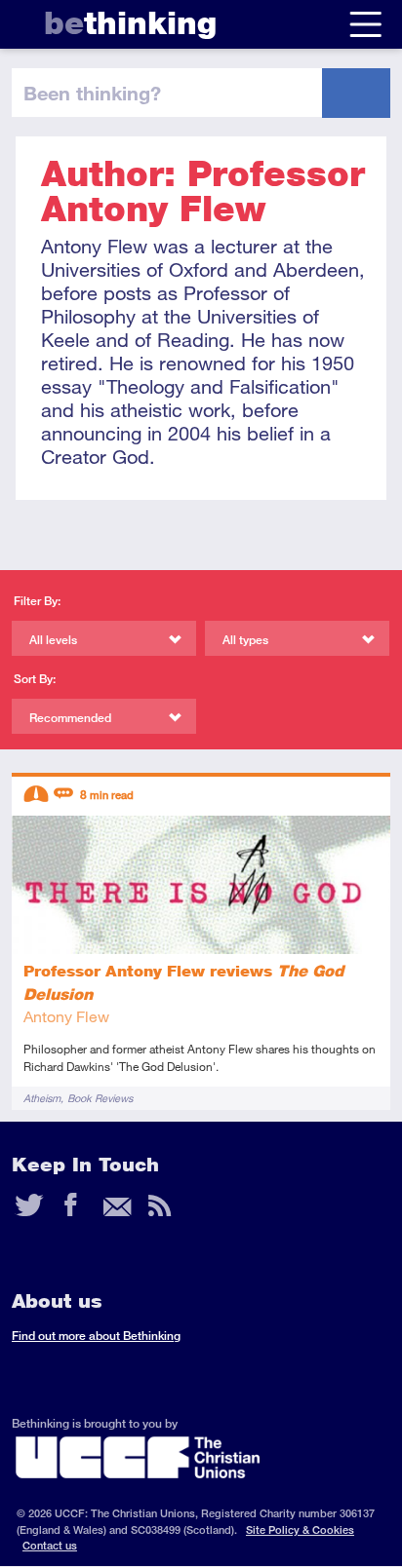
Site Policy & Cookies (300, 1529)
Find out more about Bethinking (96, 1335)
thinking (130, 23)
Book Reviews (100, 1097)
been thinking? (92, 92)
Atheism (41, 1097)
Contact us (49, 1545)
